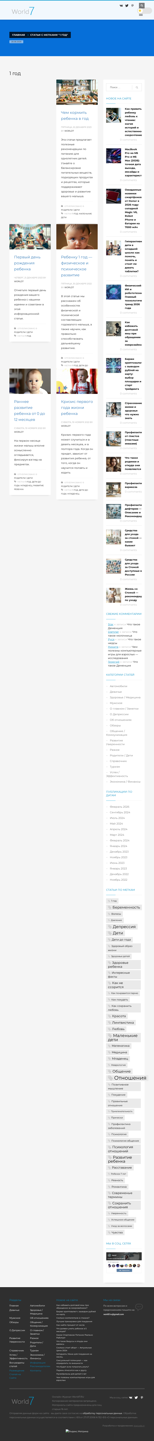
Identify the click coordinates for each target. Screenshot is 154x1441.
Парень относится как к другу (71, 1370)
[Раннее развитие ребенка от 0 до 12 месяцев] (30, 381)
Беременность (126, 907)
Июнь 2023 (117, 863)
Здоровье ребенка (118, 965)
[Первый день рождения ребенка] (30, 236)
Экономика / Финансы (125, 781)
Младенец (26, 485)
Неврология (118, 1065)
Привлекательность (121, 1111)
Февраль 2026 (119, 806)
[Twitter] (127, 5)
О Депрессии (119, 714)
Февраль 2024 (119, 840)
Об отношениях (120, 720)
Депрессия (124, 926)
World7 (69, 131)
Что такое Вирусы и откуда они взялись (72, 1342)
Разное (115, 749)
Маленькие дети (123, 1037)
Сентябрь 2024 (120, 812)
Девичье (116, 691)
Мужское (116, 703)
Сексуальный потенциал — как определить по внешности (71, 1361)
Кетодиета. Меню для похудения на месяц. (74, 1355)
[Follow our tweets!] (136, 1397)
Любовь (118, 1029)
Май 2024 (116, 823)
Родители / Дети (70, 210)
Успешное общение (122, 1219)
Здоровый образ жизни (120, 948)
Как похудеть (119, 999)
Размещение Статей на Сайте (16, 1374)
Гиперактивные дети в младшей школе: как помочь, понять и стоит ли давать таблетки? (135, 256)
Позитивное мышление (118, 1086)
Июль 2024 (117, 818)
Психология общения (125, 1140)
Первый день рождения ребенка (27, 263)
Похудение (118, 1094)
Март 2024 (117, 834)
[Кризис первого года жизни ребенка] (77, 381)
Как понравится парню (124, 993)
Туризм (115, 766)
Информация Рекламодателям (40, 1364)
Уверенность (118, 1213)
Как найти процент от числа (70, 1325)
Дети (118, 933)
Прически (117, 1117)
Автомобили (118, 686)
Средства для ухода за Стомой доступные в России (133, 567)
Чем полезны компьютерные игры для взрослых (75, 1378)
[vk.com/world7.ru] (130, 1397)
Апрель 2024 (118, 829)
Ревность (117, 1180)
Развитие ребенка (120, 1159)
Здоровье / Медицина (125, 697)
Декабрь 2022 (119, 874)
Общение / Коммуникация (116, 733)
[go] (137, 87)
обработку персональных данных (102, 1413)
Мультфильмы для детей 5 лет (71, 1374)
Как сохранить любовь (119, 1008)
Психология (119, 1134)
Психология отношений (120, 1149)
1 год (75, 213)
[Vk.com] (121, 5)
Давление (116, 920)
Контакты (35, 1370)
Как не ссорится (116, 985)
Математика (121, 1045)
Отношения (130, 1078)
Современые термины (120, 1195)
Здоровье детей (120, 956)
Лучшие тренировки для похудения (74, 1321)
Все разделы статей (16, 1364)
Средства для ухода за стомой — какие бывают (133, 538)
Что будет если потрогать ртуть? (72, 1367)
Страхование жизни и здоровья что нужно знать (133, 411)
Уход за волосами (121, 1226)
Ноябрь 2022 (118, 879)
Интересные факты (119, 974)
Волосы (116, 913)
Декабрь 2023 (119, 851)
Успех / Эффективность (117, 774)
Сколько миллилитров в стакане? (73, 1318)
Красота (119, 1016)
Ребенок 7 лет (118, 1174)
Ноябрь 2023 (118, 857)
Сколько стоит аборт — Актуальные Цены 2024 (74, 1349)
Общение (121, 1071)
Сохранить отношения (119, 1205)
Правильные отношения (118, 1103)
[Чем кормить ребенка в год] (77, 92)
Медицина (119, 1052)
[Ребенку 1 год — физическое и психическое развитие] (77, 236)
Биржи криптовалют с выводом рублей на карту (76, 1313)
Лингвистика (123, 1022)
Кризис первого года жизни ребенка (77, 407)
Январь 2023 (118, 868)
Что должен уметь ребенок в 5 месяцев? (71, 1330)
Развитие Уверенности (115, 742)
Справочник (118, 761)
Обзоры (115, 725)
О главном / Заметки (124, 708)
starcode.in (139, 1425)
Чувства (117, 1232)
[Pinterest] (132, 5)
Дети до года (121, 939)
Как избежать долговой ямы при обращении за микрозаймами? (136, 333)
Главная (14, 1305)
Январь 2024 (118, 846)
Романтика (119, 1186)
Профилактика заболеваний (119, 1126)
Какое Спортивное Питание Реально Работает (74, 1336)
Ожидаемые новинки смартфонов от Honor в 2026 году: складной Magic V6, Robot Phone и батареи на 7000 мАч (133, 208)
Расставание (122, 1167)
